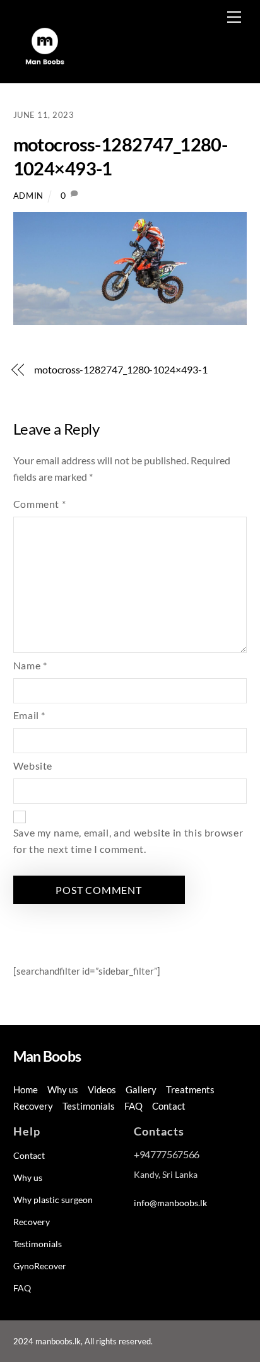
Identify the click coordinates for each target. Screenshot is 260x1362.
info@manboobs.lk (170, 1202)
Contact (169, 1106)
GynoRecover (39, 1265)
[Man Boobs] (44, 66)
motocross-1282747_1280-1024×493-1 (120, 369)
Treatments (190, 1089)
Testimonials (88, 1106)
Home (25, 1089)
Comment (39, 504)
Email (29, 715)
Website (32, 766)
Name (30, 665)
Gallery (141, 1089)
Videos (102, 1089)
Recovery (33, 1106)
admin (28, 196)
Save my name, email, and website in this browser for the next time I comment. (128, 840)
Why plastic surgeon (53, 1199)
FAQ (133, 1106)
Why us (62, 1089)
